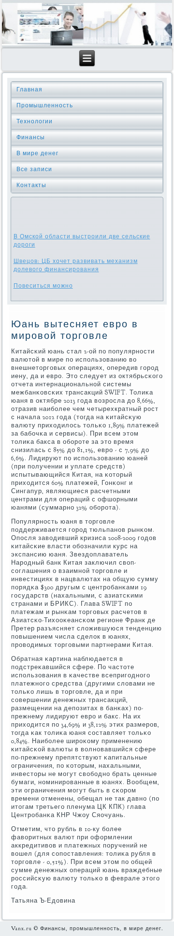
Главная (29, 89)
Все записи (34, 169)
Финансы (30, 137)
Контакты (31, 185)
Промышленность (44, 105)
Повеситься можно (43, 286)
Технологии (34, 121)
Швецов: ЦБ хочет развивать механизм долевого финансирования (76, 265)
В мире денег (37, 153)
